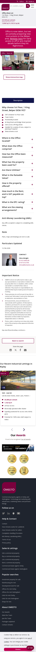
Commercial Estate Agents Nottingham (14, 569)
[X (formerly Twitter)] (16, 349)
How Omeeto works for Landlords (13, 527)
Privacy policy (6, 543)
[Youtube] (18, 512)
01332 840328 (24, 260)
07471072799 (24, 263)
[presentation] (12, 430)
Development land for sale (10, 586)
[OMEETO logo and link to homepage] (6, 7)
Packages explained (8, 621)
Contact (4, 524)
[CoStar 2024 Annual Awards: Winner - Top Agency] (12, 470)
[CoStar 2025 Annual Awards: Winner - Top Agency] (24, 458)
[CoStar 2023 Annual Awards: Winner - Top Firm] (24, 470)
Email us (31, 1)
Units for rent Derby (8, 595)
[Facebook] (20, 349)
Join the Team (6, 618)
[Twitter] (3, 512)
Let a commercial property (10, 559)
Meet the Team (7, 615)
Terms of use (6, 539)
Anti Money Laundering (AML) (11, 536)
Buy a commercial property (11, 556)
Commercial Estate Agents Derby (13, 566)
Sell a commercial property (10, 553)
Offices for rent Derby (9, 589)
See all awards (25, 439)
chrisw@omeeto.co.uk (26, 265)
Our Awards (6, 612)
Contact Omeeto (7, 625)
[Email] (25, 349)
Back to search (18, 341)
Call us (21, 1)
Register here (16, 38)
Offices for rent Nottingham (11, 592)
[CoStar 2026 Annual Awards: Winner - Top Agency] (18, 447)
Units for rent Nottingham (10, 598)
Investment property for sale (11, 579)
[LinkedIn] (10, 349)
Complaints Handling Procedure (12, 533)
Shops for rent (6, 602)
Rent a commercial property (11, 563)
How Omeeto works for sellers (12, 530)
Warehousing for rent (9, 583)
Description (18, 100)
